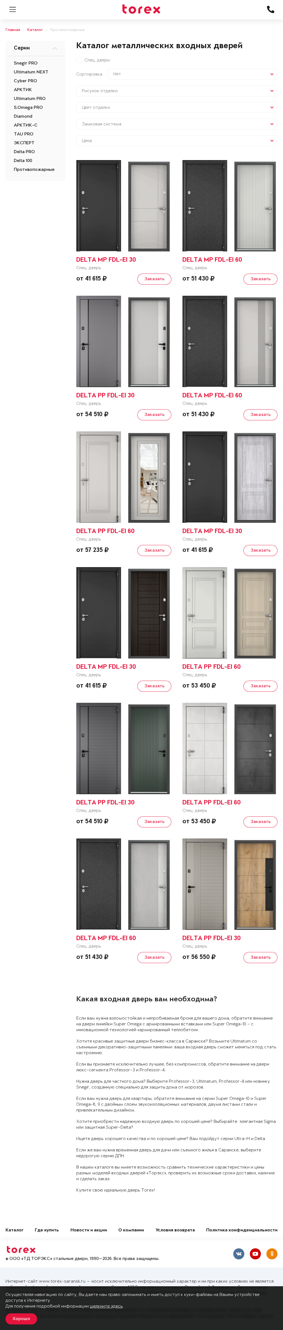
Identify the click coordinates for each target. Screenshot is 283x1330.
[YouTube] (255, 1253)
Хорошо (21, 1318)
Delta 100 (23, 160)
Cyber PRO (25, 81)
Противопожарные (67, 30)
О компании (131, 1230)
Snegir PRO (26, 63)
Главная (13, 30)
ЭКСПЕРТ (24, 143)
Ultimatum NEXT (31, 72)
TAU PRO (23, 134)
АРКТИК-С (26, 125)
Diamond (23, 116)
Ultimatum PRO (30, 98)
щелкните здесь (106, 1306)
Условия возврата (175, 1230)
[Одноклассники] (271, 1253)
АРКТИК (23, 90)
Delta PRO (24, 152)
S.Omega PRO (28, 107)
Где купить (47, 1230)
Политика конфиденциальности (241, 1230)
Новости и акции (88, 1230)
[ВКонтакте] (238, 1253)
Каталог (35, 30)
